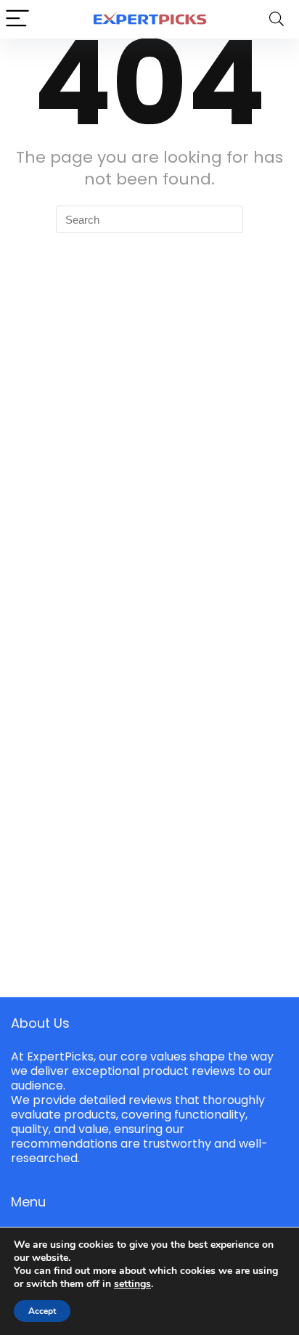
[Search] (276, 19)
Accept (42, 1311)
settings (132, 1284)
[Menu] (17, 19)
